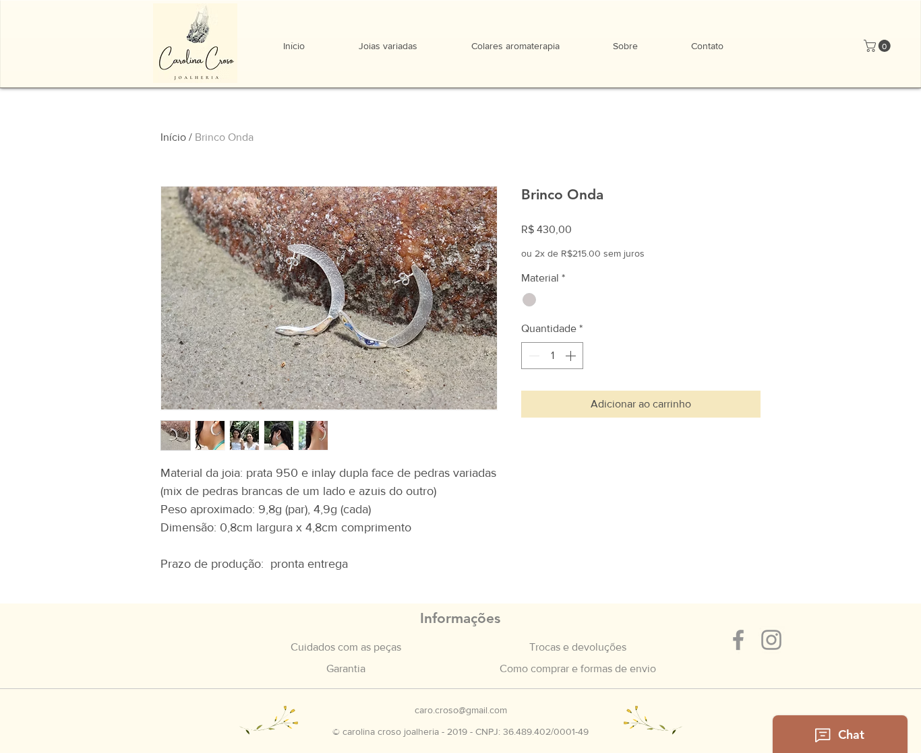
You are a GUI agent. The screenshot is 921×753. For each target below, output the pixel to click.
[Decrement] (532, 355)
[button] (878, 46)
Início (173, 137)
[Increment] (571, 355)
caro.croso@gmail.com (461, 710)
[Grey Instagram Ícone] (771, 639)
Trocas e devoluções (577, 647)
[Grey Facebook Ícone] (738, 639)
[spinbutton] (552, 355)
